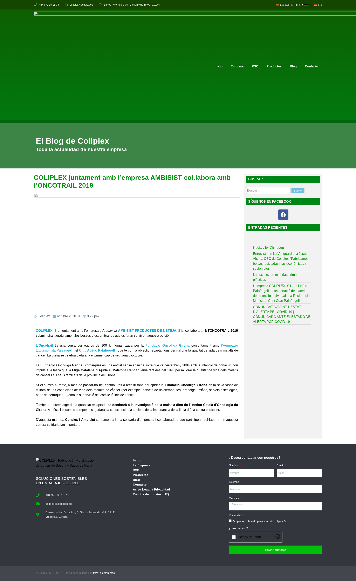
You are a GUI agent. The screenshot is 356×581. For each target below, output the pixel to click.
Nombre (234, 465)
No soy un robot (249, 537)
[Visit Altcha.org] (277, 537)
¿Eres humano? (238, 528)
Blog (293, 66)
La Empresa (141, 465)
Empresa (237, 66)
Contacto (311, 66)
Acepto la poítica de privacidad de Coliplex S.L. (260, 521)
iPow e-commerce (104, 572)
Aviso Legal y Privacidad (151, 489)
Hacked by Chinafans (269, 247)
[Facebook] (283, 214)
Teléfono (234, 481)
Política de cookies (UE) (151, 494)
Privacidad (235, 515)
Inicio (218, 66)
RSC (255, 66)
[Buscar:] (268, 190)
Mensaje (234, 498)
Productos (274, 66)
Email (280, 465)
